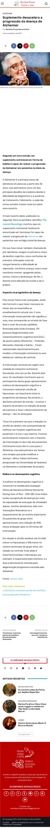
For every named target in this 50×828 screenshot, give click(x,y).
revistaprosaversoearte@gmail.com (25, 808)
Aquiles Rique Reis (25, 687)
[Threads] (41, 668)
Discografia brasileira (27, 701)
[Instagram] (11, 668)
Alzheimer (33, 236)
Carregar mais (24, 734)
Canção (21, 720)
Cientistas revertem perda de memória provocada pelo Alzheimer (12, 636)
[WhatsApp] (32, 46)
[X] (20, 46)
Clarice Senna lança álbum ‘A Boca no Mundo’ (32, 724)
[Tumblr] (17, 668)
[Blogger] (35, 668)
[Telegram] (23, 668)
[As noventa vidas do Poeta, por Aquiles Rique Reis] (9, 690)
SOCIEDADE (7, 13)
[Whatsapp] (29, 668)
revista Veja (16, 578)
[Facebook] (13, 46)
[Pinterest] (26, 46)
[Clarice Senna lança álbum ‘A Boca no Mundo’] (9, 723)
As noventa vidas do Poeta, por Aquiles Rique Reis (31, 691)
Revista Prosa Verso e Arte (17, 29)
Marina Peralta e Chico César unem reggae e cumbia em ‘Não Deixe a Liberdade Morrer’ (32, 708)
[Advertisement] (25, 122)
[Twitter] (18, 793)
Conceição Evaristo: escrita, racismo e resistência (38, 635)
